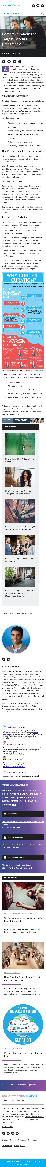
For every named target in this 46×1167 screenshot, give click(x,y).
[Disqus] (23, 750)
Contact (5, 1140)
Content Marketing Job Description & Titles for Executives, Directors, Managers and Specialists (19, 593)
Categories (11, 14)
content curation (14, 613)
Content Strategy (11, 54)
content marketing (27, 613)
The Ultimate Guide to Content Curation (17, 865)
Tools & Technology (13, 1049)
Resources (22, 1140)
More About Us (7, 1127)
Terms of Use (7, 1146)
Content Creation (12, 913)
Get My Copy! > (23, 1164)
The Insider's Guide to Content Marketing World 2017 (22, 845)
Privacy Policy (19, 1146)
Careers (13, 1140)
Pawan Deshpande (11, 666)
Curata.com (32, 1140)
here (14, 804)
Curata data (16, 156)
